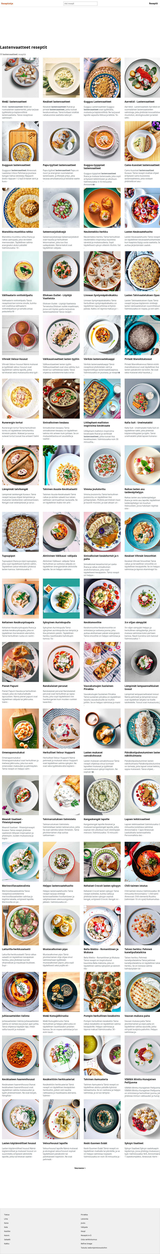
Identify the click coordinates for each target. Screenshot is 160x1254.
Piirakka (84, 1214)
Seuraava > (80, 1168)
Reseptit (153, 3)
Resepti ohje (7, 3)
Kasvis (6, 1235)
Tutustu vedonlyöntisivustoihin (94, 1248)
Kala (6, 1227)
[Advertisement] (75, 25)
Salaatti (7, 1239)
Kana (6, 1223)
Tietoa (6, 1214)
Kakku (6, 1243)
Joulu (83, 1223)
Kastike (7, 1231)
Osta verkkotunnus (89, 1239)
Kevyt (83, 1231)
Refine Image (86, 1243)
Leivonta (84, 1219)
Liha (6, 1219)
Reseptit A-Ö (86, 1235)
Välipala (84, 1227)
